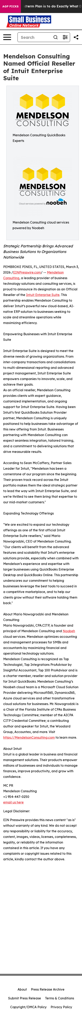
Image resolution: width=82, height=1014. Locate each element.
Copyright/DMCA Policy (28, 1007)
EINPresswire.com (27, 272)
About (22, 989)
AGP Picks (10, 6)
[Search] (55, 37)
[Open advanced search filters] (65, 37)
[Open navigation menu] (7, 37)
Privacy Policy (61, 1007)
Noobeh (69, 631)
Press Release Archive (47, 989)
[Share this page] (76, 37)
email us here (13, 802)
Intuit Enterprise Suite (43, 295)
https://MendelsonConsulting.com (29, 737)
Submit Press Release (24, 998)
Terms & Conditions (59, 998)
